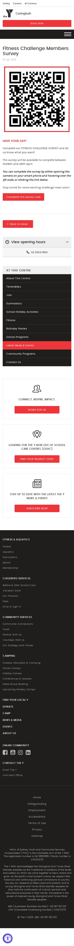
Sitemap (37, 836)
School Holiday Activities (22, 312)
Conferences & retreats (17, 679)
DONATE (8, 707)
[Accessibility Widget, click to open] (8, 938)
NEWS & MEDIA (12, 720)
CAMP (6, 713)
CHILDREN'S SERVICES (17, 578)
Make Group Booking (15, 684)
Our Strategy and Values (18, 645)
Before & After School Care (19, 585)
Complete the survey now (23, 197)
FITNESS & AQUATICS (16, 539)
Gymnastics (14, 303)
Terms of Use (37, 823)
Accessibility (37, 817)
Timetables (13, 287)
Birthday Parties (16, 329)
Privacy (37, 829)
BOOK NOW (37, 23)
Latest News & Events (20, 345)
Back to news (19, 224)
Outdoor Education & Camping (22, 663)
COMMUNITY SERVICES (17, 617)
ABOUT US (9, 733)
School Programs (17, 337)
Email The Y (10, 770)
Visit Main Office (13, 775)
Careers (17, 3)
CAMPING (9, 656)
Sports (6, 563)
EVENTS (7, 727)
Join (9, 295)
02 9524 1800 (39, 252)
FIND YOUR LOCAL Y (15, 700)
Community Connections (18, 624)
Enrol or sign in (12, 607)
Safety (6, 3)
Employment (37, 810)
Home (37, 797)
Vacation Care (12, 591)
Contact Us (13, 362)
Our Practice (10, 596)
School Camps (12, 668)
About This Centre (18, 278)
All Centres (31, 3)
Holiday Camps (12, 673)
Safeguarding (37, 804)
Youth (6, 629)
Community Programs (20, 354)
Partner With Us (12, 635)
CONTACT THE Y (13, 763)
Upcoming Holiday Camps (19, 689)
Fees (5, 601)
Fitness (10, 320)
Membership (10, 568)
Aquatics (8, 552)
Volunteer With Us (14, 640)
